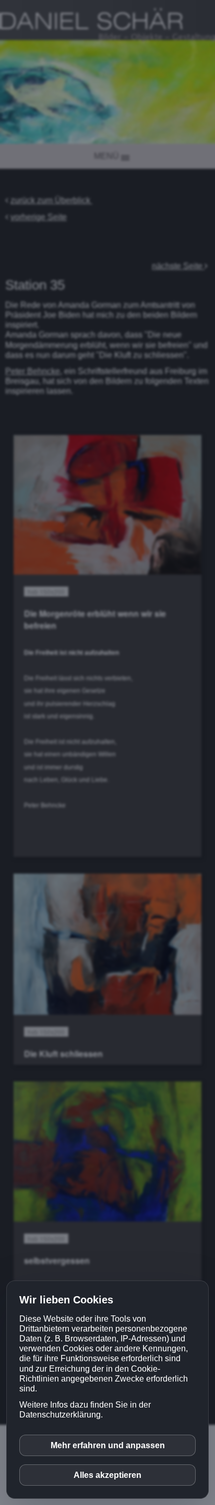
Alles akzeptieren (107, 1475)
